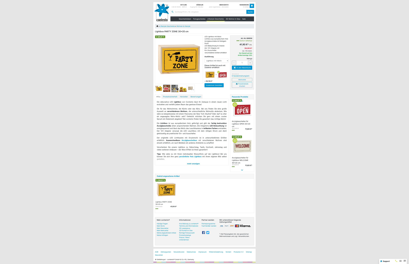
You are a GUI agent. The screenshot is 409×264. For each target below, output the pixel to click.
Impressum (202, 252)
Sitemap (249, 252)
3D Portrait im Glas (186, 230)
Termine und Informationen (188, 226)
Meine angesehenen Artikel (166, 233)
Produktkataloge (185, 235)
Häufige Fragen (162, 224)
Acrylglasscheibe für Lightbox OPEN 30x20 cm (241, 123)
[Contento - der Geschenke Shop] (162, 12)
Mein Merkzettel (162, 230)
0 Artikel (246, 7)
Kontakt (228, 252)
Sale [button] (244, 19)
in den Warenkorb (243, 68)
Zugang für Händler (196, 7)
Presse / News (184, 237)
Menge (249, 58)
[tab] (396, 261)
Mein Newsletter (162, 228)
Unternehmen (184, 240)
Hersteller (184, 97)
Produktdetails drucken (243, 85)
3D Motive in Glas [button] (233, 19)
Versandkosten (179, 252)
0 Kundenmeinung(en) (240, 76)
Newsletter (159, 255)
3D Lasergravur (184, 228)
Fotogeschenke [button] (199, 19)
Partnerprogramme (208, 224)
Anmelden (225, 7)
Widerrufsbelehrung (216, 252)
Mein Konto (161, 226)
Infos (158, 97)
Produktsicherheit (170, 97)
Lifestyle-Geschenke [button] (216, 19)
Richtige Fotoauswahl (186, 233)
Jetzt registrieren (214, 7)
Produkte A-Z (238, 252)
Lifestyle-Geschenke (167, 26)
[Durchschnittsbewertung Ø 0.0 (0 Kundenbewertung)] (235, 74)
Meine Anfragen (162, 235)
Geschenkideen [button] (185, 19)
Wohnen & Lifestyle (183, 26)
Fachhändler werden (209, 226)
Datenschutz (191, 252)
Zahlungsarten (166, 252)
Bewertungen (196, 97)
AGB (156, 252)
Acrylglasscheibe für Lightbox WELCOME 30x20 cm (240, 160)
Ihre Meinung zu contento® (188, 224)
